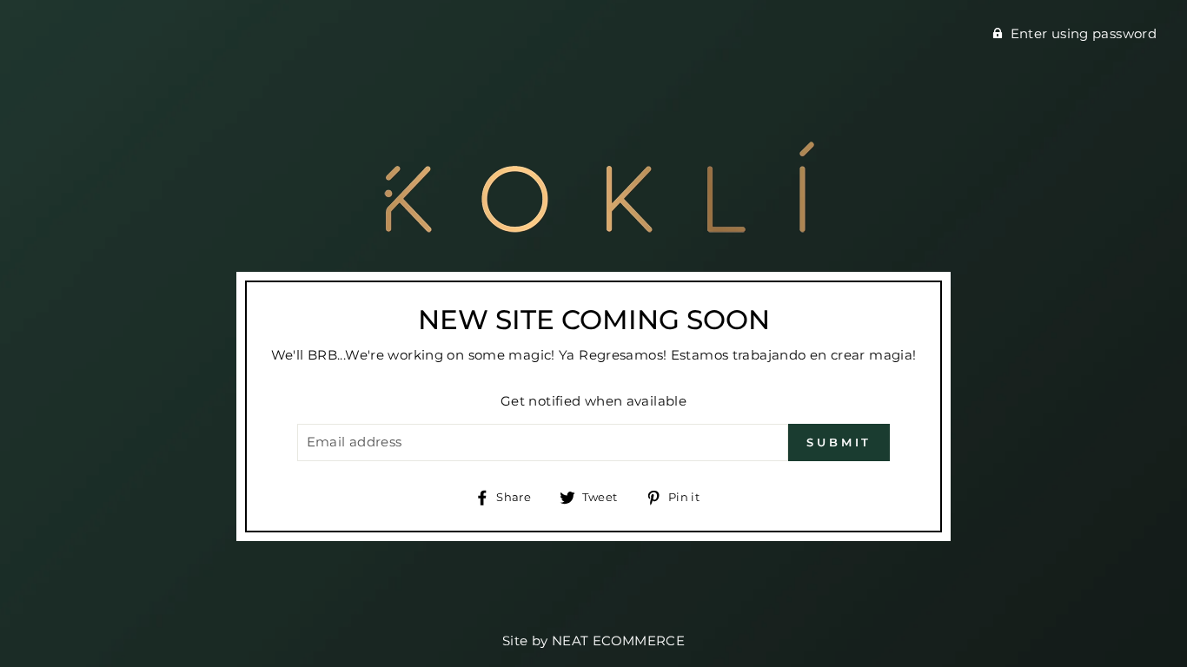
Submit (839, 442)
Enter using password (1084, 33)
